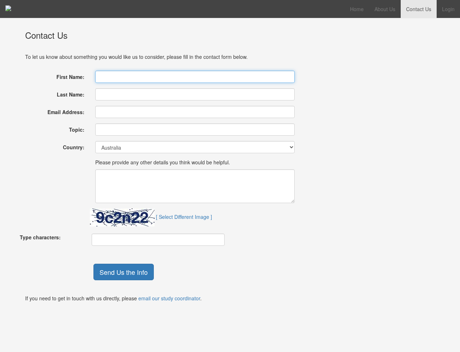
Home (357, 9)
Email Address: (65, 112)
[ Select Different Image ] (184, 216)
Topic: (76, 129)
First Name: (70, 76)
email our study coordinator (169, 298)
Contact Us (418, 9)
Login (448, 9)
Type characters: (40, 237)
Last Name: (70, 94)
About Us (384, 9)
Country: (73, 147)
